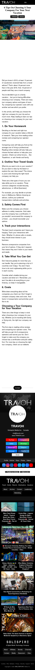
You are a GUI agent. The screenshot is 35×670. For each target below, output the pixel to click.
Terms (32, 664)
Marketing (17, 493)
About (5, 489)
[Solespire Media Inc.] (17, 642)
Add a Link (25, 472)
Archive (12, 489)
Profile (6, 460)
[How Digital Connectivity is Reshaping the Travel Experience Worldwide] (17, 589)
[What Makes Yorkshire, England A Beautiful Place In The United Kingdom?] (26, 561)
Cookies (3, 664)
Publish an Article (12, 472)
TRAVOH (14, 17)
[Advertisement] (17, 59)
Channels (28, 649)
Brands (20, 649)
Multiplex (12, 664)
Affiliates (12, 649)
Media (14, 653)
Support (28, 664)
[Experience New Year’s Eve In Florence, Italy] (26, 604)
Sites (29, 653)
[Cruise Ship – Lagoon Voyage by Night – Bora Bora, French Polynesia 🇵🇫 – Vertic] (26, 511)
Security (22, 664)
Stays (17, 460)
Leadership (28, 489)
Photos (23, 460)
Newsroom (21, 653)
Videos (29, 460)
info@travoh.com (18, 433)
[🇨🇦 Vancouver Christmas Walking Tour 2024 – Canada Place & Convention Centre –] (17, 543)
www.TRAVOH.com (18, 435)
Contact (19, 489)
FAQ (8, 664)
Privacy (17, 664)
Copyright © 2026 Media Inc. (17, 666)
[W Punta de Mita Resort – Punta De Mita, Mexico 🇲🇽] (9, 604)
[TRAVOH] (17, 481)
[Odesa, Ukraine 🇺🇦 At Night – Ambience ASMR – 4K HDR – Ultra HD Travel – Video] (9, 561)
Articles (22, 17)
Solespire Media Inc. (15, 430)
